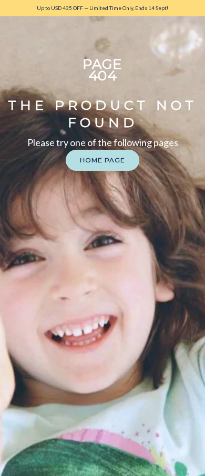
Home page (102, 160)
